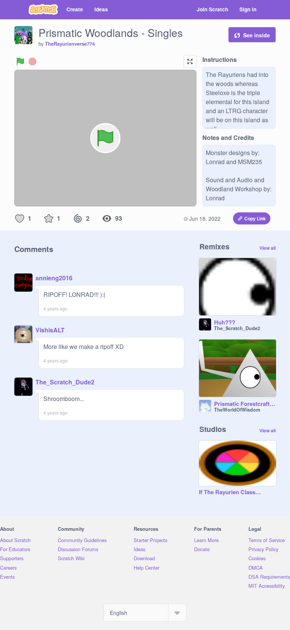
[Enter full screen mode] (190, 61)
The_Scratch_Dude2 (64, 382)
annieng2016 (53, 278)
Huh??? (224, 322)
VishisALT (50, 330)
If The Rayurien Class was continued (230, 492)
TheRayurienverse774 (70, 43)
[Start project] (20, 61)
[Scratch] (43, 9)
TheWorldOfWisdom (237, 409)
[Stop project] (32, 61)
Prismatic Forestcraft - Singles (245, 404)
